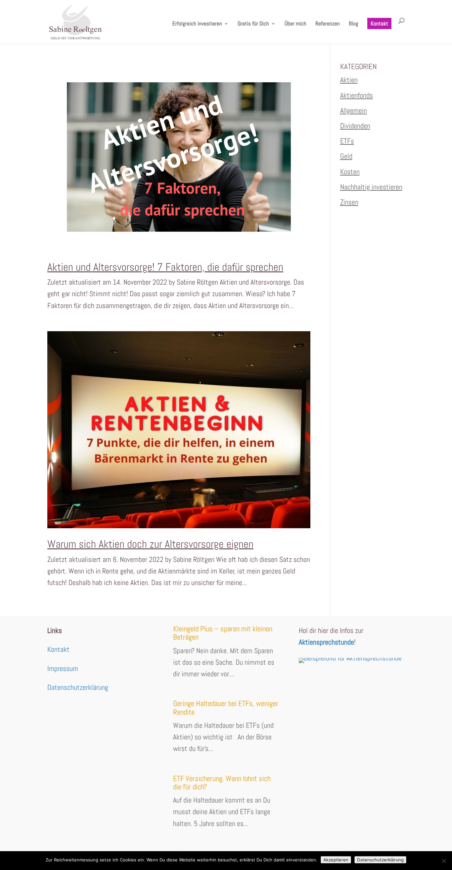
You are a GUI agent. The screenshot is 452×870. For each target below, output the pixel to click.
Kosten (350, 171)
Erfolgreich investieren (197, 24)
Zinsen (349, 202)
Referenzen (327, 24)
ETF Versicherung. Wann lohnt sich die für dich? (222, 782)
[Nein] (443, 860)
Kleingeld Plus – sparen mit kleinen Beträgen (222, 633)
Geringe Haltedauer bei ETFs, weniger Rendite (225, 707)
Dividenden (355, 125)
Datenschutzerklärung (77, 687)
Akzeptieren (335, 859)
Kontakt (379, 23)
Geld (346, 156)
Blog (353, 24)
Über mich (295, 24)
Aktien (349, 79)
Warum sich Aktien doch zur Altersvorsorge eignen (150, 544)
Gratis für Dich (253, 24)
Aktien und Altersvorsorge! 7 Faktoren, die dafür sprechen (165, 267)
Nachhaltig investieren (371, 186)
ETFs (347, 140)
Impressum (62, 668)
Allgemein (353, 110)
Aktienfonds (356, 95)
